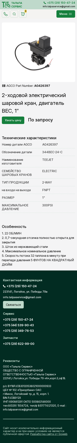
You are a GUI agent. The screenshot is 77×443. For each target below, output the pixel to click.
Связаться (13, 305)
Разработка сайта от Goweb (48, 434)
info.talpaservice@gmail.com (59, 6)
